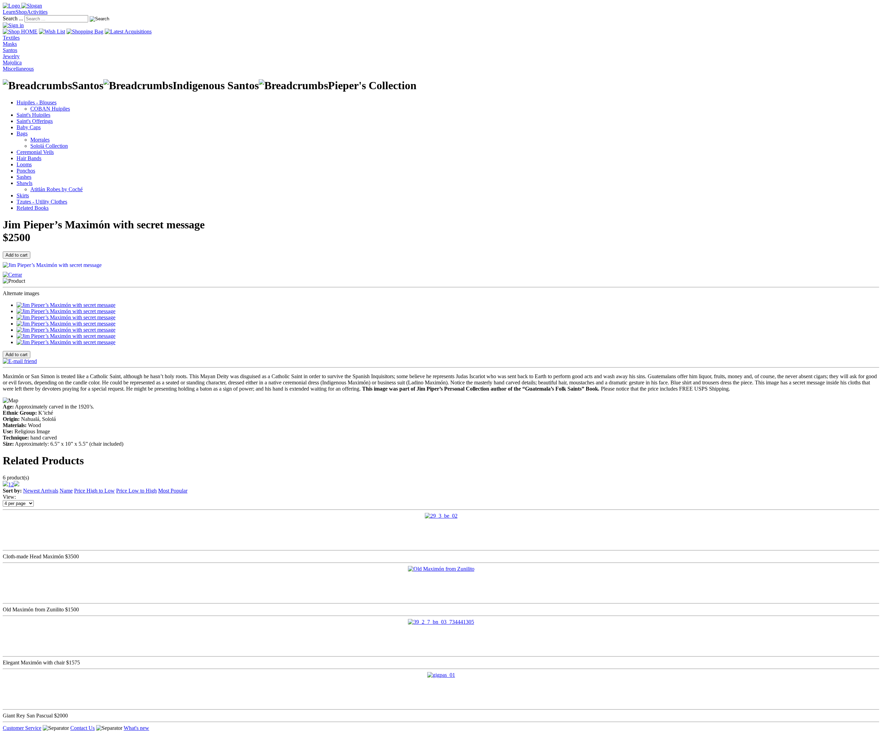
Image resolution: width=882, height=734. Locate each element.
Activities (37, 12)
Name (66, 491)
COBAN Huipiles (50, 109)
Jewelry (11, 56)
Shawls (24, 183)
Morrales (40, 140)
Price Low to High (136, 491)
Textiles (11, 38)
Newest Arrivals (40, 491)
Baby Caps (29, 127)
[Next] (16, 484)
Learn (9, 12)
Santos (10, 50)
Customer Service (22, 728)
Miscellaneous (18, 69)
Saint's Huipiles (33, 115)
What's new (136, 728)
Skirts (23, 195)
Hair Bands (29, 158)
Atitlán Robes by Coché (56, 189)
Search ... (13, 18)
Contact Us (82, 728)
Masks (10, 44)
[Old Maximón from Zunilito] (441, 569)
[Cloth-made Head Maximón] (441, 516)
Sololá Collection (49, 146)
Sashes (24, 177)
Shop (21, 12)
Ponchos (26, 171)
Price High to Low (94, 491)
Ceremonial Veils (35, 152)
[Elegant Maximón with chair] (441, 622)
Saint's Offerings (35, 121)
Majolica (12, 62)
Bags (22, 133)
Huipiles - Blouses (37, 102)
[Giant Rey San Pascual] (441, 675)
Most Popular (172, 491)
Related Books (33, 208)
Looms (24, 164)
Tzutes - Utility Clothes (42, 202)
